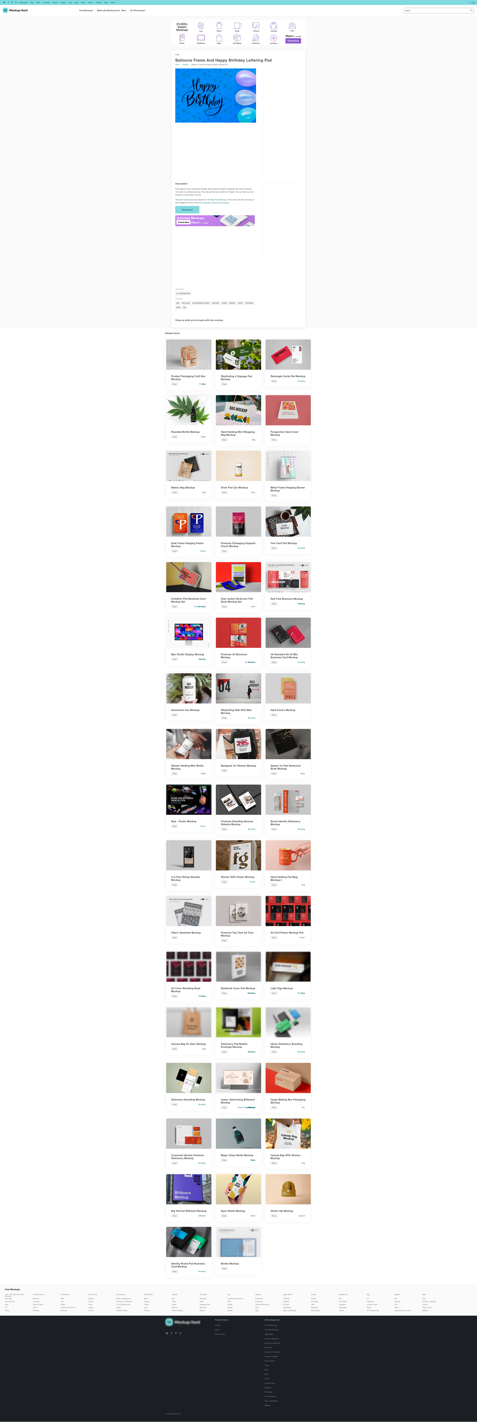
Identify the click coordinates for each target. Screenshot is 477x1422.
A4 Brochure (65, 1294)
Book (38, 2)
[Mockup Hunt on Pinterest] (12, 2)
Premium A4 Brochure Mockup (238, 633)
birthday (215, 303)
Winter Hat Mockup (288, 1189)
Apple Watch (287, 1294)
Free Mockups (86, 10)
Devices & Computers (124, 1301)
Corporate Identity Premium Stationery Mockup (188, 1134)
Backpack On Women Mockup (238, 744)
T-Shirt (341, 1310)
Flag (6, 1304)
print (178, 307)
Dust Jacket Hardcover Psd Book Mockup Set (238, 577)
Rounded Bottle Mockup (188, 410)
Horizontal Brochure (262, 1304)
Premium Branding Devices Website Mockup (238, 800)
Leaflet (118, 1307)
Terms (217, 1329)
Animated (203, 1294)
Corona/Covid (10, 1301)
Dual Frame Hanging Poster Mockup (188, 521)
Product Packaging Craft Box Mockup (188, 355)
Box (303, 1107)
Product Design (177, 1310)
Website (425, 1310)
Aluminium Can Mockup (188, 688)
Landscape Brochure (68, 1307)
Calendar (286, 1298)
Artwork (314, 1294)
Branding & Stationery (235, 1298)
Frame (146, 1304)
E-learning (259, 1301)
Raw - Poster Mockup (188, 800)
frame (224, 303)
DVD (229, 1301)
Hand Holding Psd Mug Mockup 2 (288, 855)
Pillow (7, 1310)
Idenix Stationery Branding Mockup (288, 1022)
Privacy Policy (220, 1334)
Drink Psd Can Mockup (238, 466)
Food (90, 1304)
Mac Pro (202, 659)
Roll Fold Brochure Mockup (288, 577)
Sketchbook (315, 1310)
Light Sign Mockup (288, 967)
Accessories (120, 1294)
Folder (63, 1304)
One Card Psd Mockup (288, 521)
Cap (340, 1298)
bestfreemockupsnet (201, 303)
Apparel (302, 1215)
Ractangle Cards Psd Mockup (288, 355)
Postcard (64, 1310)
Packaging (342, 1307)
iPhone (424, 1304)
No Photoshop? (137, 10)
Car (368, 1298)
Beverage (8, 1298)
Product (98, 2)
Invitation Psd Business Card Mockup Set (188, 577)
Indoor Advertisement (246, 1107)
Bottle (203, 436)
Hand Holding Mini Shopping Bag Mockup (238, 410)
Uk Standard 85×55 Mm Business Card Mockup (288, 633)
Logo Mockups (270, 1383)
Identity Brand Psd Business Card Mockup (188, 1242)
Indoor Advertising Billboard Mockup (238, 1078)
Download (187, 209)
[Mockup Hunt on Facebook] (8, 2)
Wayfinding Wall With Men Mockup (238, 688)
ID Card (286, 1304)
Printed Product (121, 1310)
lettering (249, 303)
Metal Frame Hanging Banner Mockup (288, 466)
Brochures (259, 1298)
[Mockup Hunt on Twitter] (4, 2)
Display (146, 1301)
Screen (230, 1310)
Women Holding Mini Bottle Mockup (188, 744)
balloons (186, 303)
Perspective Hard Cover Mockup (288, 410)
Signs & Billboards (290, 1310)
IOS (396, 1304)
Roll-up (302, 603)
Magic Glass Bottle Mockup (238, 1134)
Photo (397, 1307)
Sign (106, 2)
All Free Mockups (183, 293)
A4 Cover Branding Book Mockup (188, 967)
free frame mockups (221, 202)
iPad (266, 1374)
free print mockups (202, 202)
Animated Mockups (271, 1329)
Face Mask (343, 1301)
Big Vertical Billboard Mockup (188, 1189)
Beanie (397, 1294)
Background (343, 1294)
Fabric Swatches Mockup (188, 911)
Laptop (63, 2)
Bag (31, 2)
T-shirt (113, 2)
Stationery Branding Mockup (188, 1078)
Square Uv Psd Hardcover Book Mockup (288, 744)
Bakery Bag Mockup (188, 466)
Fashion (397, 1301)
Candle (313, 1298)
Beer (424, 1294)
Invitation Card (200, 606)
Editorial (286, 1301)
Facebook (370, 1301)
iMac (313, 1304)
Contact (217, 1325)
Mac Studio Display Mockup (188, 633)
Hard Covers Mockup (288, 688)
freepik (232, 303)
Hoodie (230, 1304)
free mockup (184, 199)
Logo (70, 2)
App (229, 1294)
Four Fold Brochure (123, 1304)
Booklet (91, 1298)
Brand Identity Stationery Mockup (288, 800)
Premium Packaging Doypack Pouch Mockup (238, 521)
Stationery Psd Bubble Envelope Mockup (238, 1022)
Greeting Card (205, 1304)
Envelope (251, 1051)
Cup (62, 1301)
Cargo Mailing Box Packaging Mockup (288, 1078)
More (124, 10)
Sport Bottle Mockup (238, 1189)
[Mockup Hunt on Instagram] (16, 2)
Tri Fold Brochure (373, 1310)
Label (35, 1307)
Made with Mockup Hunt (108, 10)
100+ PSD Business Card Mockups (14, 1295)
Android (174, 1294)
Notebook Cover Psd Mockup (238, 967)
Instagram (342, 1304)
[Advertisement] (157, 57)
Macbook (203, 1307)
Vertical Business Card (403, 1310)
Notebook (251, 993)
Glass (252, 1160)
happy (240, 303)
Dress (174, 1301)
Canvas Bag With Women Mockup (288, 1134)
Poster (90, 2)
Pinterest (36, 1310)
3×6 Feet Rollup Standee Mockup (188, 855)
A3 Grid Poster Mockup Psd (288, 911)
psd (184, 307)
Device (55, 2)
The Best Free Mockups (217, 199)
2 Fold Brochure (38, 1294)
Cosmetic (46, 2)
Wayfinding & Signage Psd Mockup (238, 355)
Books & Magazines (123, 1298)
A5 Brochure (92, 1294)
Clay (424, 1298)
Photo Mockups (270, 1396)
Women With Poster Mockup (238, 855)
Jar (6, 1307)
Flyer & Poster (38, 1304)
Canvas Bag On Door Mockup (188, 1022)
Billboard (202, 1215)
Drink (253, 492)
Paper (83, 2)
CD (396, 1298)
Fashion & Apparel (429, 1301)
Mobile (230, 1307)
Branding (301, 381)
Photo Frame (427, 1307)
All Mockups (23, 2)
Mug (76, 2)
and (177, 303)
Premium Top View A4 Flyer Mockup (238, 911)
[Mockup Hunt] (39, 10)
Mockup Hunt (175, 1413)
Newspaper (287, 1307)
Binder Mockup (238, 1242)
